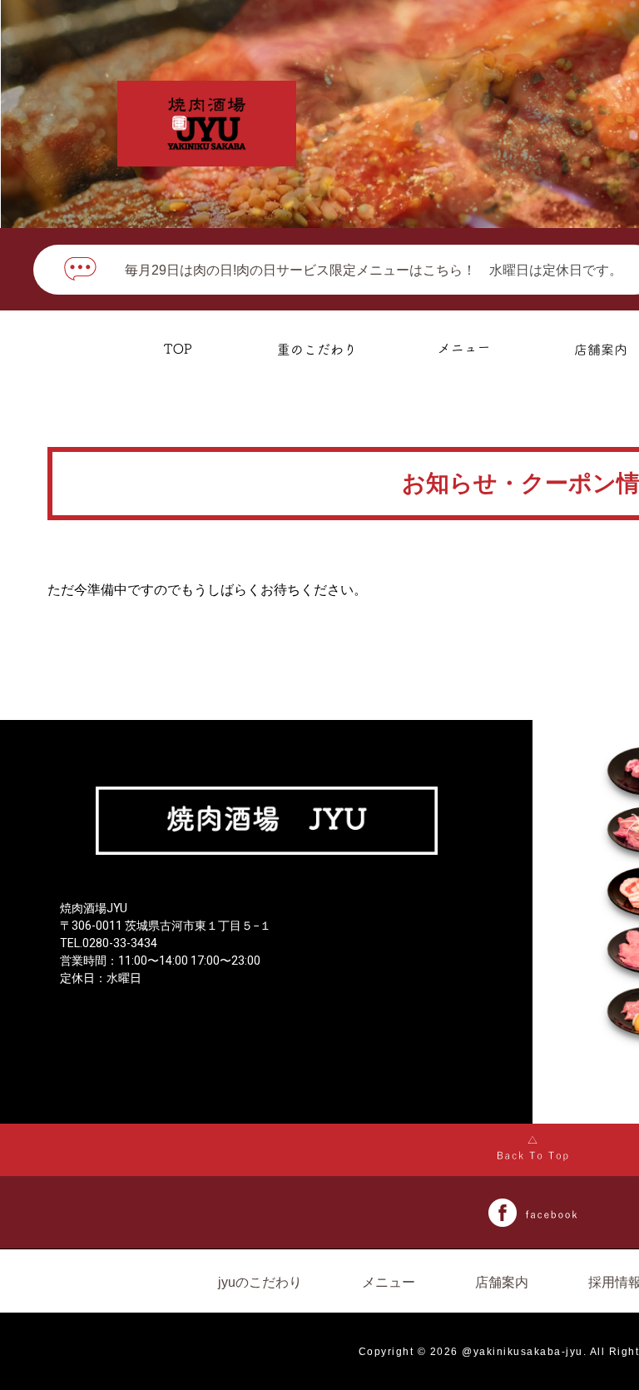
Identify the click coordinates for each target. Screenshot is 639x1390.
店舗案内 (501, 1282)
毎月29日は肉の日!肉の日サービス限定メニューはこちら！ (300, 270)
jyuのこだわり (260, 1282)
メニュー (388, 1282)
